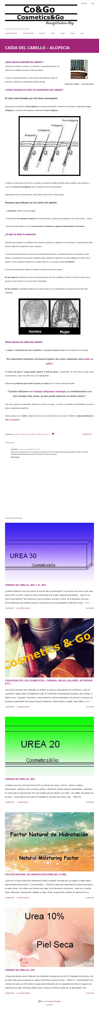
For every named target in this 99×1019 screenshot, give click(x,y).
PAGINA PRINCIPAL (11, 33)
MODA (63, 33)
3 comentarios (22, 707)
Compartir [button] (87, 434)
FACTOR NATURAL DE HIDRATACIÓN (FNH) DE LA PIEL (36, 874)
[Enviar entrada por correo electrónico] (53, 434)
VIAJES (72, 33)
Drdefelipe (14, 449)
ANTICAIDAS (31, 434)
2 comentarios (22, 898)
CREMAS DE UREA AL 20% (20, 779)
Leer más (90, 608)
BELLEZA (42, 33)
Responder (15, 457)
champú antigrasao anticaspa (50, 391)
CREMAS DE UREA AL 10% (20, 970)
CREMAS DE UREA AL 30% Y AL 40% (25, 585)
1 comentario (22, 802)
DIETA (53, 33)
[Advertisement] (49, 500)
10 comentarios (23, 993)
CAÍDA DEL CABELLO (43, 434)
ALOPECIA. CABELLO (20, 434)
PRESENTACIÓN (28, 33)
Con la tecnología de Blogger (51, 1001)
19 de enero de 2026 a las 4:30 (29, 449)
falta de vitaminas (12, 420)
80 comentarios (23, 608)
